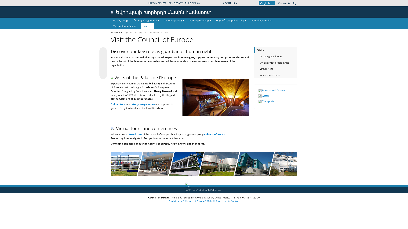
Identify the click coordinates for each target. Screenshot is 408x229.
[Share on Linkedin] (103, 69)
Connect (282, 3)
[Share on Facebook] (103, 63)
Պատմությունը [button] (173, 20)
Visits (260, 50)
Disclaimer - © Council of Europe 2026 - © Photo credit (199, 201)
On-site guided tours (271, 56)
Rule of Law (192, 3)
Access (265, 95)
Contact (235, 201)
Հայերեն (266, 3)
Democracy (175, 3)
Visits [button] (146, 26)
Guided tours (119, 104)
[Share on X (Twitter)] (103, 57)
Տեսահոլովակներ (261, 20)
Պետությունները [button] (199, 20)
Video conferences (270, 74)
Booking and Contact (273, 90)
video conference (214, 134)
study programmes (143, 104)
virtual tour (135, 134)
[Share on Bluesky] (103, 51)
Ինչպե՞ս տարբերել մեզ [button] (230, 20)
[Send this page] (103, 75)
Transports (268, 101)
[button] (204, 190)
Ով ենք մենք (120, 20)
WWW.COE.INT (119, 3)
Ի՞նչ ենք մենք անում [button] (145, 20)
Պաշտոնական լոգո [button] (124, 26)
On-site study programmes (274, 62)
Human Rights (157, 3)
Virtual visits (266, 68)
